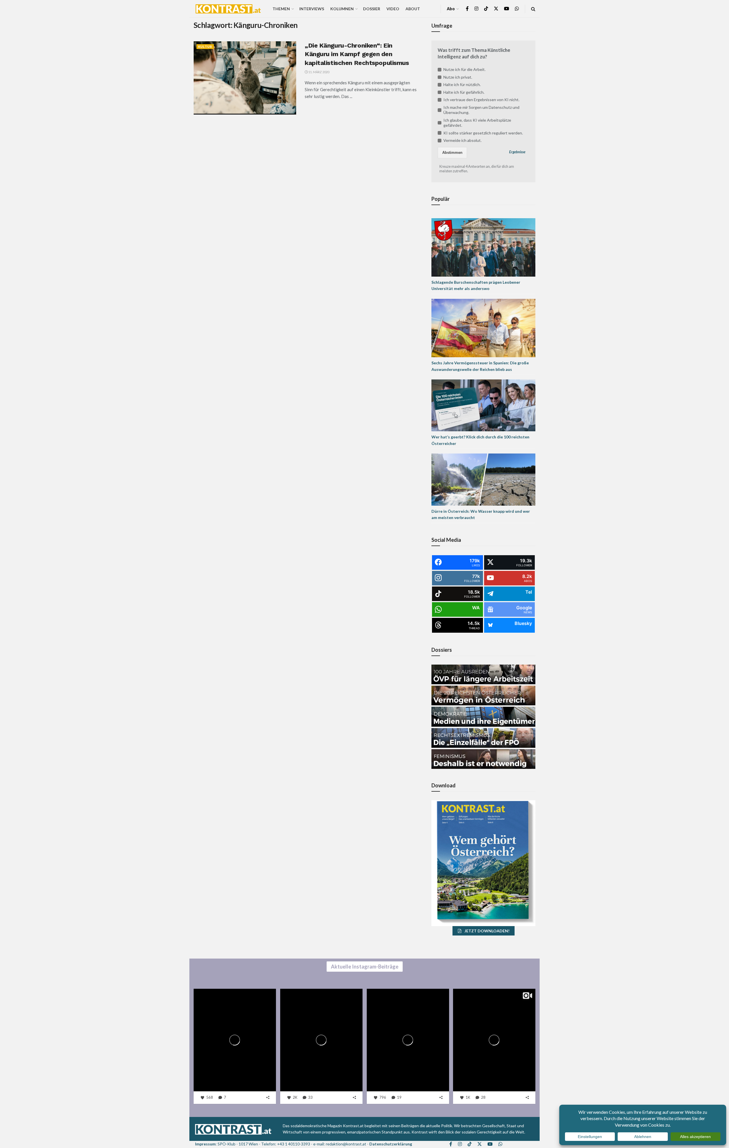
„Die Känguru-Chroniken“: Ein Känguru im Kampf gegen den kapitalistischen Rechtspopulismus (357, 54)
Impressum (205, 1143)
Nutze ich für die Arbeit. (464, 69)
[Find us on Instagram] (476, 8)
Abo (451, 8)
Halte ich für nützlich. (462, 84)
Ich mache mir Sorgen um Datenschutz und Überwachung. (481, 110)
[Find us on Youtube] (506, 8)
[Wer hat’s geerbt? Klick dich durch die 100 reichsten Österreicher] (483, 405)
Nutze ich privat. (457, 77)
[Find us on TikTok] (486, 9)
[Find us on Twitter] (496, 8)
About (413, 8)
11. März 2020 (318, 72)
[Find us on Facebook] (467, 8)
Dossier (371, 8)
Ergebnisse (517, 152)
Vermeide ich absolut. (462, 140)
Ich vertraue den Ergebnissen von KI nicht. (481, 99)
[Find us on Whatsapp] (517, 8)
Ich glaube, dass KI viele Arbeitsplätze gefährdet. (477, 123)
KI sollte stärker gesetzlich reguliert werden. (483, 132)
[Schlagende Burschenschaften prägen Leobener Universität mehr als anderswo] (483, 246)
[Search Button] (533, 8)
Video (392, 8)
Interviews (311, 8)
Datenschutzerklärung (390, 1143)
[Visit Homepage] (228, 9)
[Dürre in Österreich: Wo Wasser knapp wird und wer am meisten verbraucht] (483, 479)
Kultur (205, 46)
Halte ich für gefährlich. (463, 92)
